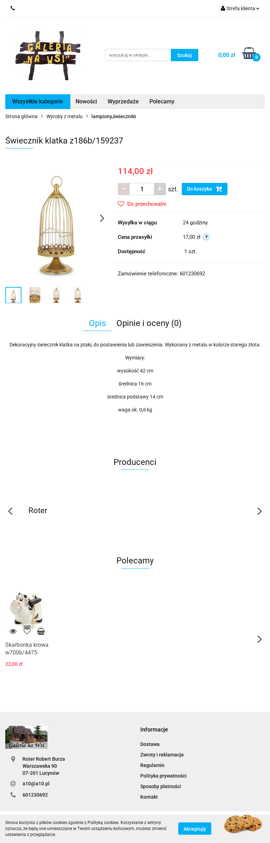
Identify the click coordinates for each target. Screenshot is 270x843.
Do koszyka (200, 189)
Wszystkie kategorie (37, 101)
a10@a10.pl (36, 783)
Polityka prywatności (163, 776)
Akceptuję (195, 829)
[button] (154, 730)
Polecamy (161, 101)
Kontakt (149, 797)
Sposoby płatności (160, 786)
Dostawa (150, 744)
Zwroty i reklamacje (162, 755)
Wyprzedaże (123, 101)
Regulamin (152, 765)
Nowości (86, 101)
